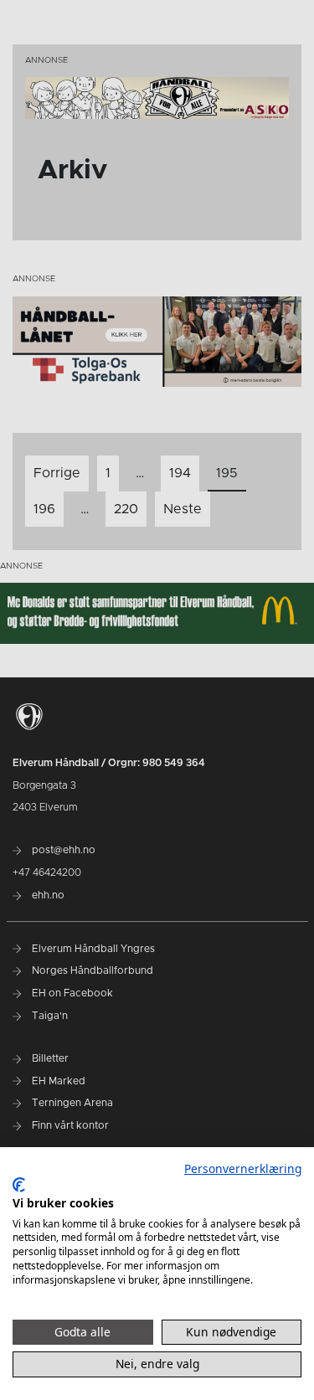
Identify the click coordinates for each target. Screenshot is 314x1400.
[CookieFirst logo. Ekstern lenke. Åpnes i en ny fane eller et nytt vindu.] (19, 1184)
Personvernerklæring (242, 1168)
